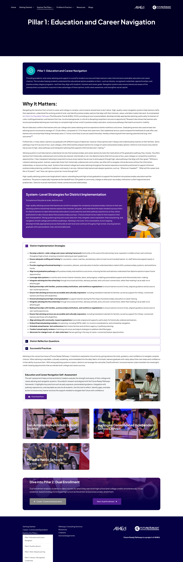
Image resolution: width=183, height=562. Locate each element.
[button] (91, 246)
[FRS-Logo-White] (162, 5)
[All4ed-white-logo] (119, 527)
